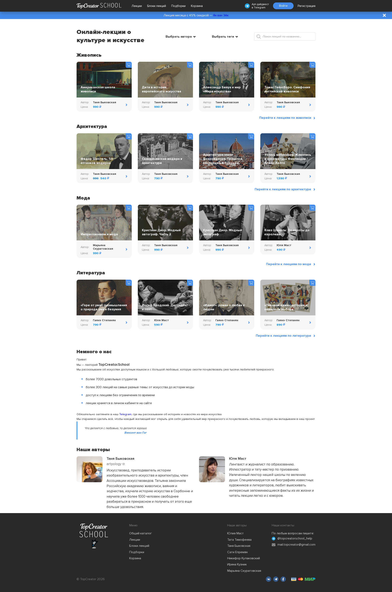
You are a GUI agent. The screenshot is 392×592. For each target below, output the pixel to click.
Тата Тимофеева (239, 540)
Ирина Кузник (237, 564)
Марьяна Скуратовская (244, 571)
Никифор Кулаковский (243, 558)
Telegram (259, 7)
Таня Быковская (238, 546)
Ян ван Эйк (221, 15)
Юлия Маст (235, 533)
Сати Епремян (237, 552)
